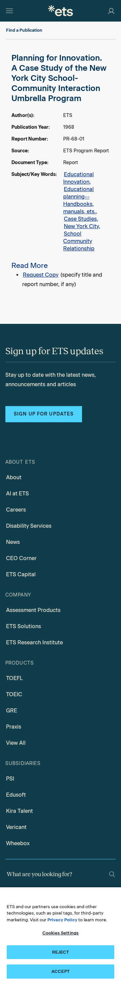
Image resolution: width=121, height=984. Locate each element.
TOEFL (14, 678)
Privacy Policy (62, 919)
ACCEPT (60, 971)
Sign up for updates (44, 414)
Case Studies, (81, 219)
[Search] (112, 874)
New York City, (82, 226)
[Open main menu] (9, 11)
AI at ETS (17, 493)
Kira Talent (19, 811)
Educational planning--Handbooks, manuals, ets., (80, 200)
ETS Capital (21, 574)
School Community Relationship (78, 241)
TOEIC (14, 694)
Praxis (13, 727)
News (13, 542)
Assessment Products (33, 610)
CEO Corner (21, 558)
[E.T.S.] (60, 10)
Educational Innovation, (78, 178)
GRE (11, 710)
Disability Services (28, 526)
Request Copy (40, 275)
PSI (10, 778)
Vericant (16, 827)
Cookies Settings (60, 932)
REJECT (60, 952)
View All (16, 743)
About (14, 477)
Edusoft (16, 795)
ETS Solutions (23, 626)
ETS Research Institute (34, 642)
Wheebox (18, 843)
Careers (16, 509)
